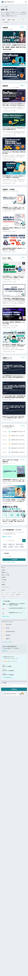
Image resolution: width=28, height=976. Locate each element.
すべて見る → (23, 257)
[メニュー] (26, 2)
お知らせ (5, 544)
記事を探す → (23, 85)
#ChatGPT (14, 592)
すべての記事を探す (5, 22)
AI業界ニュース (11, 544)
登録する (15, 689)
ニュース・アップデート (21, 19)
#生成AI (12, 594)
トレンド (16, 546)
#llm (3, 594)
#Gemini (7, 594)
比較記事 (5, 546)
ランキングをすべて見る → (7, 642)
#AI (2, 592)
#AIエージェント (21, 592)
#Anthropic (4, 596)
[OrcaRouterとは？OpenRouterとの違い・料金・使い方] (14, 59)
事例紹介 (22, 546)
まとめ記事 (11, 546)
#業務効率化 (18, 594)
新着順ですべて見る (6, 536)
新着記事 (3, 19)
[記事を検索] (24, 540)
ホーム (2, 6)
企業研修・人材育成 (11, 19)
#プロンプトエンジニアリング (13, 596)
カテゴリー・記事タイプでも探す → (9, 562)
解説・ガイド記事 (19, 544)
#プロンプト (7, 592)
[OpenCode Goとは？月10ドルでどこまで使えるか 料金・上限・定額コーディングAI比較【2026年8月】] (14, 73)
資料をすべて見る (5, 616)
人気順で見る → (23, 27)
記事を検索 (14, 559)
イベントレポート (5, 587)
